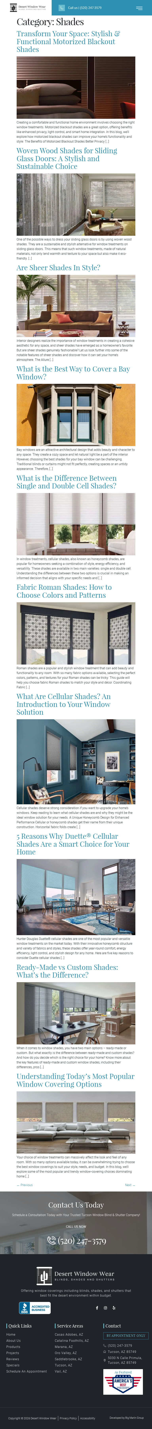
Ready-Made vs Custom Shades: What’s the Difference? (67, 971)
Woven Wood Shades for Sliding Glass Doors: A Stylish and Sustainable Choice (67, 158)
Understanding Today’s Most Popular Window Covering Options (75, 1080)
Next (130, 1185)
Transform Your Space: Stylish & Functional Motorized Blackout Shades (68, 41)
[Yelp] (114, 1308)
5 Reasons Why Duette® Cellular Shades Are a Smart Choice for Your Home (73, 844)
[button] (139, 8)
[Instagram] (105, 1308)
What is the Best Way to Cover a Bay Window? (73, 372)
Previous (25, 1185)
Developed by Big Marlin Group (127, 1417)
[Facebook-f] (97, 1308)
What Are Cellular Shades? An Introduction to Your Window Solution (64, 704)
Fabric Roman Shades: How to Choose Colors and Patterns (64, 591)
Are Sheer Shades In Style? (58, 267)
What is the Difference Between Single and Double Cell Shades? (67, 482)
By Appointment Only (126, 1336)
